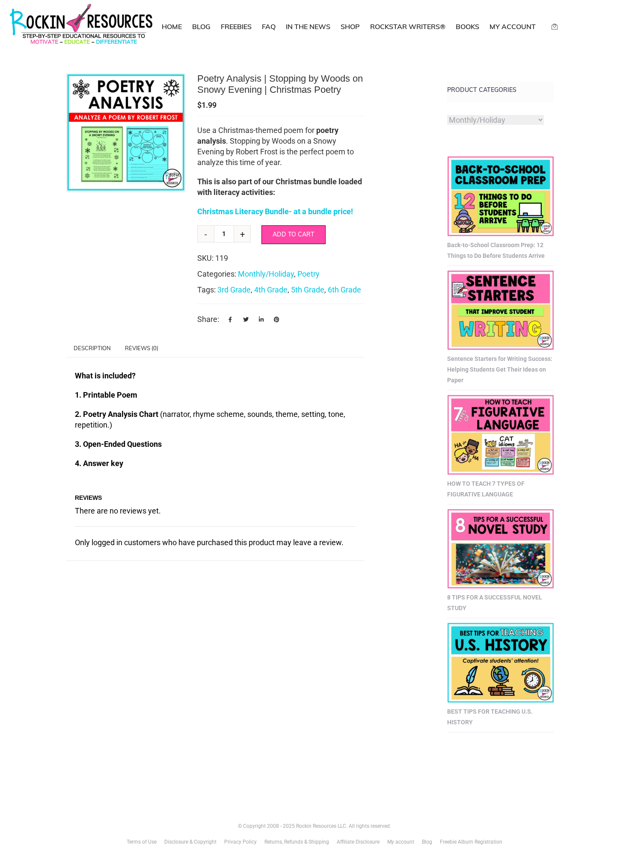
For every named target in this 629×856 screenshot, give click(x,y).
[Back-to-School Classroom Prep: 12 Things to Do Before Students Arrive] (500, 196)
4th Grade (271, 289)
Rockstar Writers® (407, 26)
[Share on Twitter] (245, 319)
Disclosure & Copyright (190, 842)
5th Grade (307, 289)
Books (467, 26)
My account (513, 26)
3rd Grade (234, 289)
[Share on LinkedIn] (261, 319)
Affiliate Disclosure (358, 842)
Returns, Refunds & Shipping (296, 842)
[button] (174, 84)
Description (92, 348)
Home (172, 26)
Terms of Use (142, 842)
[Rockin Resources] (82, 26)
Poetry (308, 273)
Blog (201, 26)
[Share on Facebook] (230, 319)
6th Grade (344, 289)
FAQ (269, 26)
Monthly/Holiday (266, 273)
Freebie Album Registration (471, 842)
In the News (308, 26)
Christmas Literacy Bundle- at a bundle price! (275, 211)
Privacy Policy (240, 842)
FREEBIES (236, 26)
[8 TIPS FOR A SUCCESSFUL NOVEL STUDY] (500, 549)
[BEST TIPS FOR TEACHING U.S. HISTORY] (500, 663)
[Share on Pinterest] (276, 319)
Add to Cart (293, 234)
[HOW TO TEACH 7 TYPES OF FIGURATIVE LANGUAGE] (500, 435)
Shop (350, 26)
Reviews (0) (141, 348)
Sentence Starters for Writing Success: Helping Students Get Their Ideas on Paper (499, 369)
